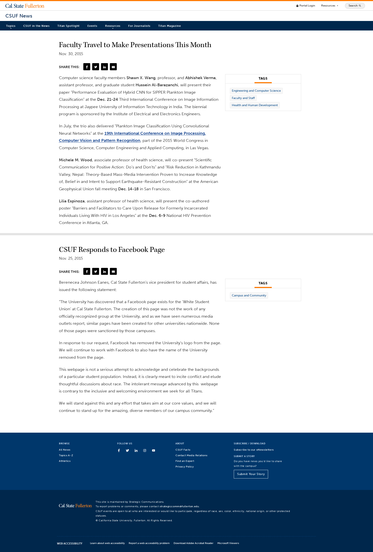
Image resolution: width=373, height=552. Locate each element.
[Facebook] (86, 66)
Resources (330, 5)
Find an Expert (184, 460)
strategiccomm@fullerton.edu (179, 506)
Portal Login (305, 5)
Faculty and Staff (243, 98)
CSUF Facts (182, 449)
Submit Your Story (251, 474)
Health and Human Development (255, 105)
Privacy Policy (184, 466)
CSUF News (18, 15)
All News (64, 449)
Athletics (65, 460)
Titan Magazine (169, 25)
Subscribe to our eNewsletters (254, 449)
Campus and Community (249, 295)
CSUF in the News (36, 25)
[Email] (113, 66)
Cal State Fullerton (24, 5)
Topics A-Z (66, 455)
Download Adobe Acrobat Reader (193, 543)
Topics (11, 25)
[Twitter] (95, 66)
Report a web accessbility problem (149, 543)
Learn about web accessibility (107, 543)
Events (92, 25)
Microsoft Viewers (228, 543)
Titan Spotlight (68, 25)
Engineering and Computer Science (256, 91)
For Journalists (139, 25)
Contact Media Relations (191, 455)
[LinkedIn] (104, 66)
